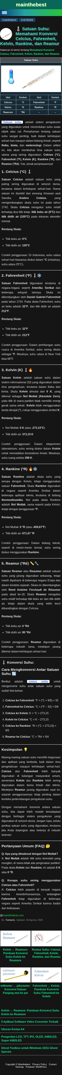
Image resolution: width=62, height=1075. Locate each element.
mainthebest (31, 4)
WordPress (41, 1067)
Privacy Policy (39, 1064)
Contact (53, 1064)
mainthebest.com (13, 915)
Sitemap (19, 1067)
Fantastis (10, 920)
